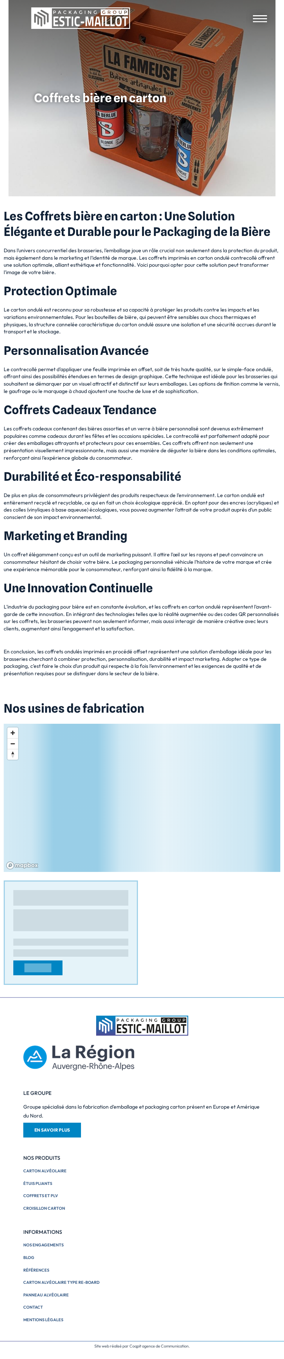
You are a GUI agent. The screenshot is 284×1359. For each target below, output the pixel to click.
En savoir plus (52, 1130)
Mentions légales (43, 1319)
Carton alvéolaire (45, 1170)
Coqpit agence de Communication (159, 1346)
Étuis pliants (37, 1183)
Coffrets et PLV (40, 1195)
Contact (33, 1307)
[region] (142, 798)
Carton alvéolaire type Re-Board (61, 1282)
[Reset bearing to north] (12, 754)
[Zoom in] (12, 732)
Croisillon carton (44, 1208)
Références (36, 1270)
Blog (28, 1257)
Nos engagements (43, 1245)
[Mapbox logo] (22, 865)
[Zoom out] (12, 743)
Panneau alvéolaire (46, 1295)
